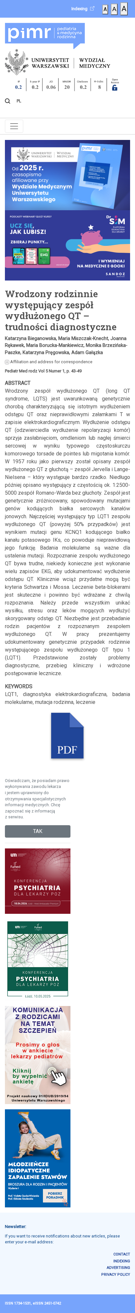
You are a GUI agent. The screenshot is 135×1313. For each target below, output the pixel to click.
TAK (37, 831)
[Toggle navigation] (14, 126)
